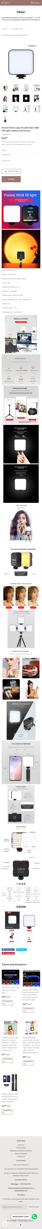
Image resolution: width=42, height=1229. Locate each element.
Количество (6, 161)
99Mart (14, 1221)
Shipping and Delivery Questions (21, 1151)
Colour (4, 150)
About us (21, 1145)
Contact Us (21, 1156)
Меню (6, 3)
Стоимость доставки (27, 142)
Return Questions (21, 1153)
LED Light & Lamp (17, 29)
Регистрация (34, 1207)
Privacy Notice (21, 1148)
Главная (4, 29)
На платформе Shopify (25, 1221)
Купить (11, 179)
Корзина (37, 3)
